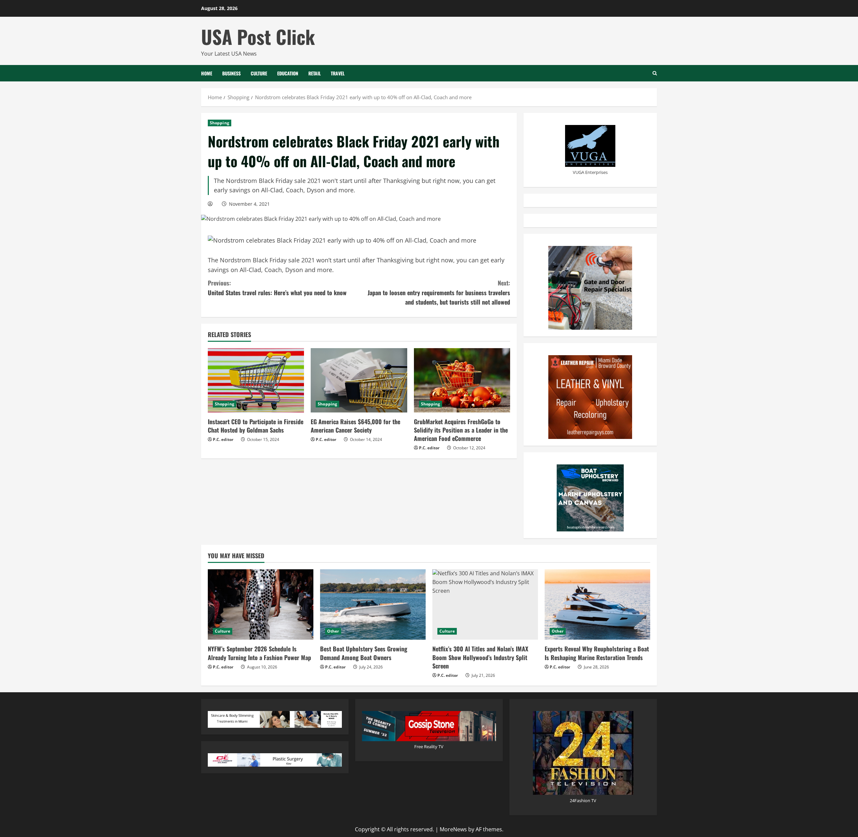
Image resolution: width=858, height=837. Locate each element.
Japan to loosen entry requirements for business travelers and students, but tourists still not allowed (439, 292)
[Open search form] (655, 73)
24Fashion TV (583, 800)
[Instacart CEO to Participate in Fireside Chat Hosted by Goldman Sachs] (256, 380)
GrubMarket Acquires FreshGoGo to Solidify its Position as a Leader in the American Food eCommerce (461, 430)
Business (231, 73)
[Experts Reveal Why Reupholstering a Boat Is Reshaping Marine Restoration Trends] (597, 604)
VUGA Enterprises (590, 172)
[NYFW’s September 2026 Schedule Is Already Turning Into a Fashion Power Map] (260, 604)
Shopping (219, 123)
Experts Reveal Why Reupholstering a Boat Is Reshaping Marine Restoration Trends (597, 652)
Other (333, 631)
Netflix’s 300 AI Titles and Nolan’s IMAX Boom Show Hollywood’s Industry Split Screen (480, 657)
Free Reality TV (428, 747)
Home (206, 73)
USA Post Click (258, 36)
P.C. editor (223, 439)
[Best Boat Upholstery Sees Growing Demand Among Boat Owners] (373, 604)
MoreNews (453, 829)
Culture (259, 73)
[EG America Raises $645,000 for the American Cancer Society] (359, 380)
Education (287, 73)
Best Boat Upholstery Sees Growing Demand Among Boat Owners (363, 652)
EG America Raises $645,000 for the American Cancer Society (355, 425)
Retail (314, 73)
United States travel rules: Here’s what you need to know (277, 287)
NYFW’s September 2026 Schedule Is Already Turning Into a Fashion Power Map (259, 652)
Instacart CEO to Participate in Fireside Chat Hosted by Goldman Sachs (255, 425)
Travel (338, 73)
